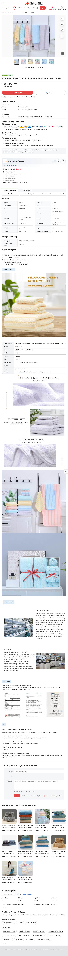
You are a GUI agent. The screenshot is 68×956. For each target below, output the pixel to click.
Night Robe (37, 898)
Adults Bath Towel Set (39, 935)
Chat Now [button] (52, 93)
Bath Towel (26, 12)
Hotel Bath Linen (31, 923)
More (3, 907)
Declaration (52, 949)
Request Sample (31, 97)
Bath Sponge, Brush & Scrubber (42, 904)
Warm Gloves (5, 898)
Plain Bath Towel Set (54, 935)
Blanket (20, 901)
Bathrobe (20, 898)
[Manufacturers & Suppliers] (34, 3)
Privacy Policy (60, 949)
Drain (3, 901)
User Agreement (44, 949)
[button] (60, 193)
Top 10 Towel (18, 939)
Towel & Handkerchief (17, 12)
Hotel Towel (53, 901)
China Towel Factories (9, 931)
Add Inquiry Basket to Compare (34, 67)
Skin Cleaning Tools (39, 901)
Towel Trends (29, 939)
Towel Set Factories (24, 931)
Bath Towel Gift (7, 939)
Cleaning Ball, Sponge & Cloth (10, 904)
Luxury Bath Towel (8, 923)
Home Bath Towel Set (9, 935)
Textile (8, 12)
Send (17, 796)
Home (3, 12)
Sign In (4, 182)
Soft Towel (33, 12)
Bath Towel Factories (39, 931)
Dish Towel (21, 904)
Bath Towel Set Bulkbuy (43, 939)
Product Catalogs (27, 894)
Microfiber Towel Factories (56, 931)
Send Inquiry (17, 92)
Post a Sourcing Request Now (53, 796)
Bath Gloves (53, 904)
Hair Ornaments (54, 898)
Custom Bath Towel (24, 935)
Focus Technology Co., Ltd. (22, 949)
